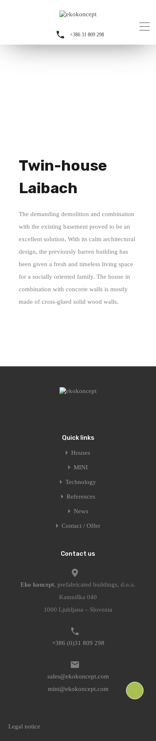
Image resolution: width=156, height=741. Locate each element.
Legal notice (24, 726)
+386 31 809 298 (87, 35)
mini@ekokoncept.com (78, 689)
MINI (81, 467)
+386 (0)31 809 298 (78, 643)
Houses (80, 453)
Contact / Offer (81, 526)
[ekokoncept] (78, 14)
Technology (80, 482)
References (81, 497)
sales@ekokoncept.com (78, 676)
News (81, 511)
